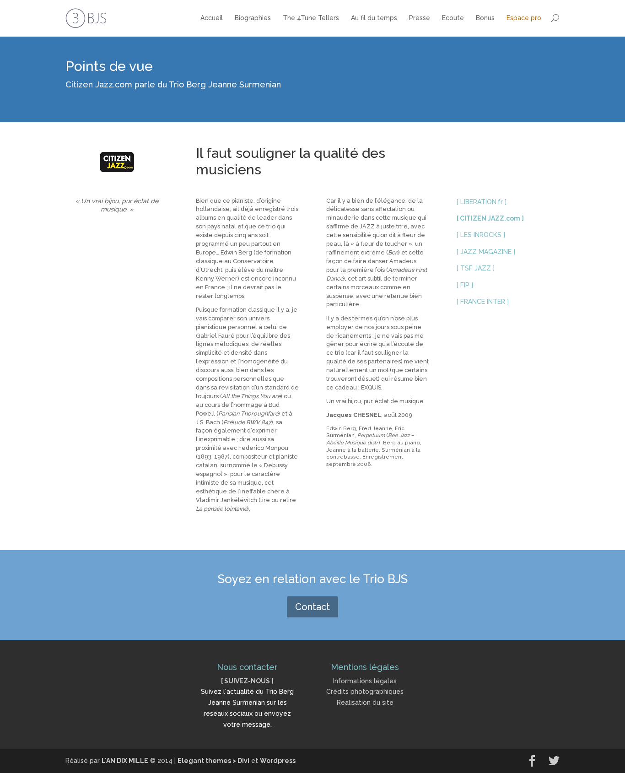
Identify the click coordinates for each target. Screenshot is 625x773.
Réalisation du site (365, 702)
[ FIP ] (465, 285)
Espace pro (523, 18)
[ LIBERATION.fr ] (481, 201)
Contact (312, 606)
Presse (419, 18)
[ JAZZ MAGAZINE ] (486, 251)
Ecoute (453, 18)
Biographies (253, 18)
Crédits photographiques (365, 691)
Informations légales (365, 681)
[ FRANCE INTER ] (483, 301)
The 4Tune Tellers (311, 18)
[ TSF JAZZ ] (476, 268)
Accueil (211, 18)
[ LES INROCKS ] (481, 234)
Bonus (485, 18)
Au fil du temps (374, 18)
